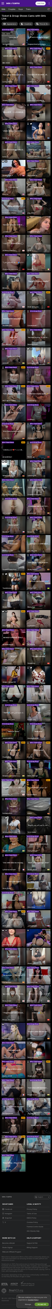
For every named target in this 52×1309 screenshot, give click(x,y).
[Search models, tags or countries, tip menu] (48, 9)
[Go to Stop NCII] (16, 1290)
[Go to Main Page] (16, 3)
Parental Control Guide (35, 1227)
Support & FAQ (32, 1243)
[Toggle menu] (3, 3)
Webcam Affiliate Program (11, 1252)
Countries (28, 24)
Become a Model (8, 1243)
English (40, 1197)
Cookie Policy (33, 1300)
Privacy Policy (32, 1209)
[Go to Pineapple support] (4, 1290)
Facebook (8, 1209)
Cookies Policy (32, 1222)
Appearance (11, 24)
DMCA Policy (31, 1218)
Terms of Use (32, 1214)
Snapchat (8, 1218)
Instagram (8, 1214)
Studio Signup (7, 1247)
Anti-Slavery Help (33, 1231)
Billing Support (32, 1247)
